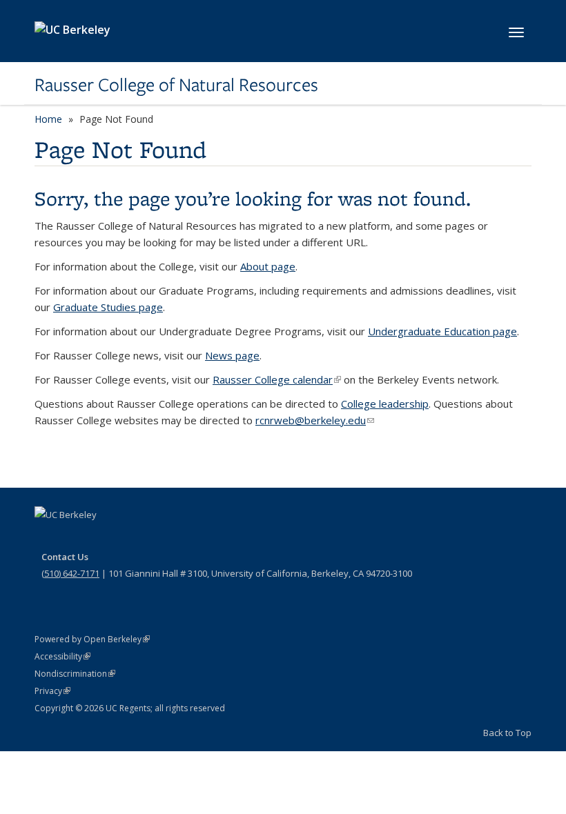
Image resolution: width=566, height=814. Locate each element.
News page (232, 355)
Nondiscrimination (75, 673)
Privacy (52, 691)
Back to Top (507, 732)
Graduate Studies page (108, 307)
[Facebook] (46, 538)
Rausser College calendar (277, 379)
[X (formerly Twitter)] (73, 538)
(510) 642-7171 (70, 573)
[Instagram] (127, 538)
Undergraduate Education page (442, 331)
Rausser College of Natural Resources (176, 84)
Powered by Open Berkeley (92, 639)
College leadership (385, 403)
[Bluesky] (154, 538)
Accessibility (62, 656)
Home (48, 119)
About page (267, 266)
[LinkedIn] (100, 538)
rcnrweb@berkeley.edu (314, 420)
